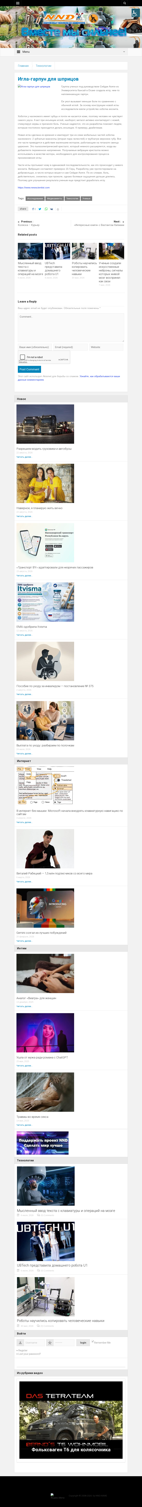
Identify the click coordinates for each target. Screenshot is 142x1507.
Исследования (35, 198)
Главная (23, 65)
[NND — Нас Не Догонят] (71, 18)
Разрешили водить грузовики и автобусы (44, 448)
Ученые (86, 198)
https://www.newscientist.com (34, 187)
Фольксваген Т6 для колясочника (71, 1450)
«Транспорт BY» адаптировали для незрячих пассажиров (54, 567)
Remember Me (102, 1342)
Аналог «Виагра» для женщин (36, 998)
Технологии (43, 65)
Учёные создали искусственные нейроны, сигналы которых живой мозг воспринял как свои (111, 272)
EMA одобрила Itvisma (31, 626)
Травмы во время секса (32, 1116)
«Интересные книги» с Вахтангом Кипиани (99, 223)
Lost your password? (29, 1354)
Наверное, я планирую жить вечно (39, 508)
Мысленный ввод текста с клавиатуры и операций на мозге (30, 268)
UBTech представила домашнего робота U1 (53, 268)
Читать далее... (24, 457)
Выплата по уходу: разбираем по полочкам (45, 745)
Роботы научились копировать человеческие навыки (84, 268)
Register (23, 1350)
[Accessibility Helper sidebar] (136, 13)
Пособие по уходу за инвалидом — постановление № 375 (54, 686)
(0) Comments (47, 1215)
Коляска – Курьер (28, 223)
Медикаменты (54, 198)
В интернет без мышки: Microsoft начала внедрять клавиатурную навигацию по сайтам (69, 812)
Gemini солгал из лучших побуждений (41, 932)
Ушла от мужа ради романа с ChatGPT (42, 1057)
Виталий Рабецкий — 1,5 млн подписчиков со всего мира (54, 873)
